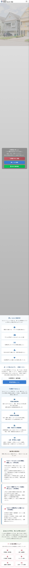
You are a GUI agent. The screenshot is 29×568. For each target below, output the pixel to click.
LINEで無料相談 (15, 166)
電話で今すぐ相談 (15, 158)
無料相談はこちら (15, 382)
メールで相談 (15, 162)
